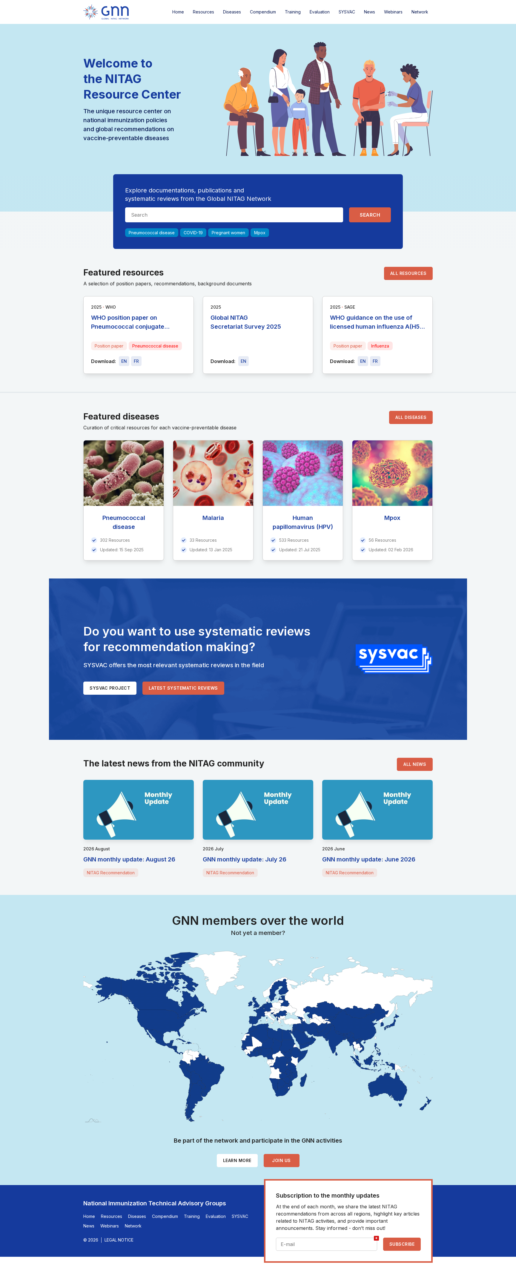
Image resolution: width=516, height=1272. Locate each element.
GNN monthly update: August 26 (129, 859)
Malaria (213, 517)
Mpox (259, 232)
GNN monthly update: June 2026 (368, 859)
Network (419, 11)
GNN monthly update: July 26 (244, 859)
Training (293, 11)
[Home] (106, 11)
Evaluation (320, 11)
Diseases (232, 11)
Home (178, 11)
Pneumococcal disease (152, 232)
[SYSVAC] (394, 659)
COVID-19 (193, 232)
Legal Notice (119, 1239)
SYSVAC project (110, 688)
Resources (203, 11)
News (369, 11)
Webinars (393, 11)
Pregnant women (228, 232)
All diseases (410, 417)
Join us (281, 1160)
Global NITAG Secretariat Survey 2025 (246, 322)
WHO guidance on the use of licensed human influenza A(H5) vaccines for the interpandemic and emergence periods (376, 322)
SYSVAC (347, 11)
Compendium (263, 11)
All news (414, 764)
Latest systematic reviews (183, 688)
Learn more (237, 1160)
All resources (408, 273)
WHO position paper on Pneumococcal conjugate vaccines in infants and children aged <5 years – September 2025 (137, 322)
